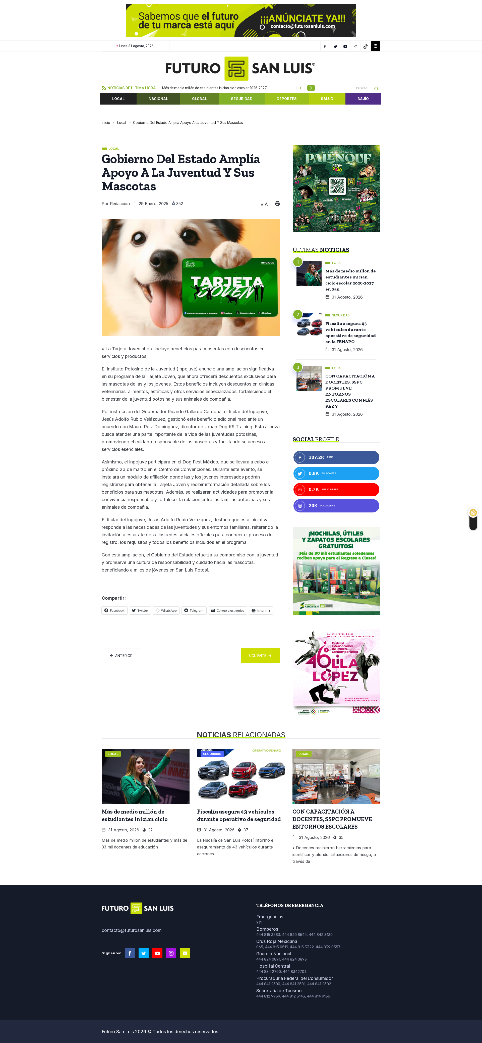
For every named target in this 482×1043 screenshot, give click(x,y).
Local (118, 99)
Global (199, 99)
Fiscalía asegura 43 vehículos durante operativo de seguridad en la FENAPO (350, 332)
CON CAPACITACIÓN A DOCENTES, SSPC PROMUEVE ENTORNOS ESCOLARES (332, 819)
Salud (327, 99)
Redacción (120, 203)
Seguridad (242, 99)
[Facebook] (325, 46)
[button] (109, 20)
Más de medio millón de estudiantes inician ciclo (135, 815)
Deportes (287, 99)
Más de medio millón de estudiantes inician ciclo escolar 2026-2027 (214, 88)
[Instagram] (356, 46)
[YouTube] (346, 46)
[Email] (185, 953)
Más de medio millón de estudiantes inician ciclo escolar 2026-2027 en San (350, 280)
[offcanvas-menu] (375, 46)
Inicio (106, 122)
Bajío (363, 99)
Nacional (158, 99)
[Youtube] (157, 953)
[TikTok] (366, 46)
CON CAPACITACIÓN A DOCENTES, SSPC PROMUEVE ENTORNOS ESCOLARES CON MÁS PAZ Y (350, 391)
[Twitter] (336, 46)
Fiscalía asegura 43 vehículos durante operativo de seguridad (239, 815)
